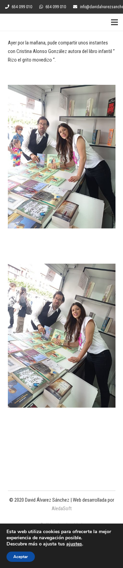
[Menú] (114, 22)
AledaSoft (62, 508)
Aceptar (20, 556)
